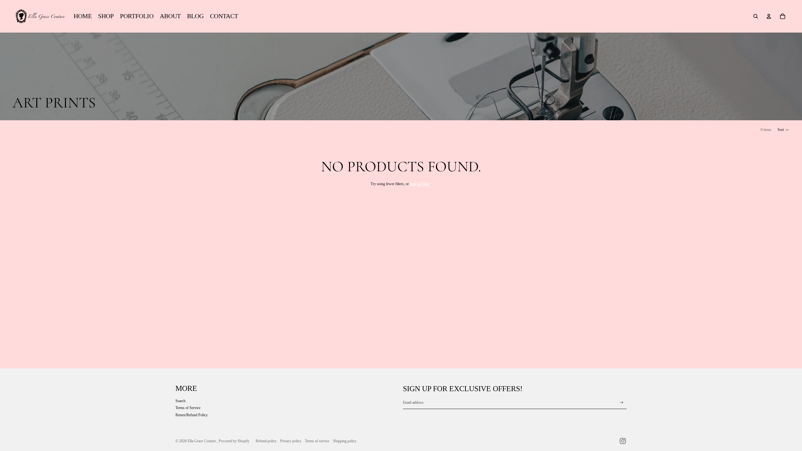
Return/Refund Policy (191, 415)
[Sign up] (622, 402)
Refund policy (266, 441)
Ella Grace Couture (202, 441)
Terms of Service (187, 408)
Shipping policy (345, 441)
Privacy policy (290, 441)
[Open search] (756, 16)
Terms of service (317, 441)
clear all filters (420, 184)
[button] (783, 130)
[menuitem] (83, 16)
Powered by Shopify (234, 441)
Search (180, 401)
